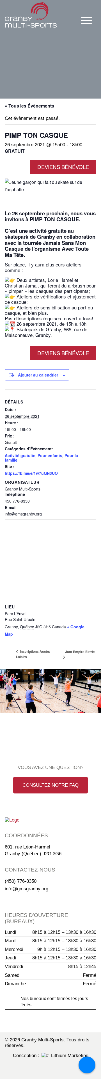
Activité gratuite (20, 455)
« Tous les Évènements (29, 105)
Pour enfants (50, 455)
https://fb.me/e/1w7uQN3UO (31, 473)
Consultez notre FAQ (50, 785)
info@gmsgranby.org (26, 888)
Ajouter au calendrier (38, 375)
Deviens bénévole (63, 166)
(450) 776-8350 (20, 881)
